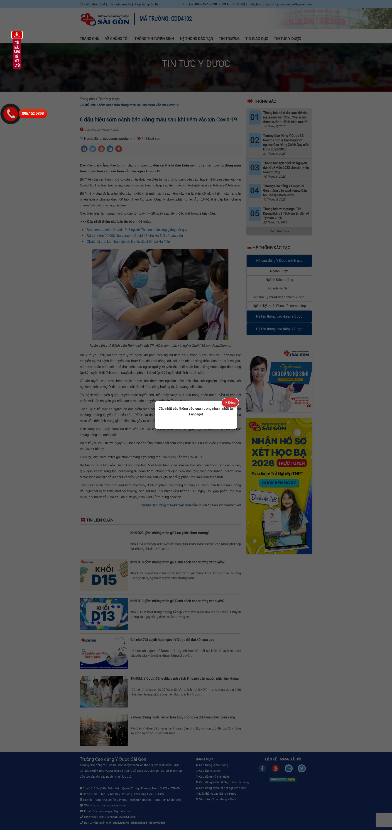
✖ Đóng (230, 402)
